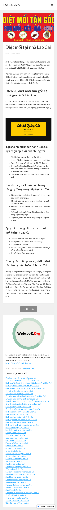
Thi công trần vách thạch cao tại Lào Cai (23, 409)
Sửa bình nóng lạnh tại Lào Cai (18, 466)
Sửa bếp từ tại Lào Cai (15, 464)
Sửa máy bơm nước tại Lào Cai (18, 479)
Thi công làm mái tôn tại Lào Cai (19, 393)
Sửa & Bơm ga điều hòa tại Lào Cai (20, 474)
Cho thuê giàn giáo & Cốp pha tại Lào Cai (23, 404)
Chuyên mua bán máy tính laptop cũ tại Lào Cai (26, 396)
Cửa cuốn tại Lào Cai (14, 469)
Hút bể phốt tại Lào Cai (15, 448)
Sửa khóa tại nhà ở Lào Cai (17, 477)
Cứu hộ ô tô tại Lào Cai (15, 435)
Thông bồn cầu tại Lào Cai (17, 498)
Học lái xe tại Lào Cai (14, 445)
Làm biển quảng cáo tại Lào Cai (19, 430)
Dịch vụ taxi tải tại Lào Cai (17, 414)
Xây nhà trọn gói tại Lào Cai (17, 503)
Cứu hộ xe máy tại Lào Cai (17, 438)
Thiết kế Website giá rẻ (16, 495)
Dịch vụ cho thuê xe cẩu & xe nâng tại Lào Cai (25, 388)
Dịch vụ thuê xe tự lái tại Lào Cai (19, 422)
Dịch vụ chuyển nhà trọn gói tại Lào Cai (22, 385)
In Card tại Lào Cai (13, 451)
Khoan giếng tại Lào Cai (16, 456)
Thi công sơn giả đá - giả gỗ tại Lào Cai (22, 380)
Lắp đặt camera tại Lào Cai (17, 458)
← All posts (28, 309)
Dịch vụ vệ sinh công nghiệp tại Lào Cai (22, 425)
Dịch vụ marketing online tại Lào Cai (21, 412)
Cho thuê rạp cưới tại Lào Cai (18, 406)
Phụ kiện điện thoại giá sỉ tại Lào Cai (21, 378)
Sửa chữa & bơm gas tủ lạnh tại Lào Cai (22, 492)
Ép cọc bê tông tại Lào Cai (17, 443)
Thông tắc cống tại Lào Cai (17, 500)
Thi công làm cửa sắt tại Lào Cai (19, 391)
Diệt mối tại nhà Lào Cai (16, 440)
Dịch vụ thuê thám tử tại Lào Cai (19, 417)
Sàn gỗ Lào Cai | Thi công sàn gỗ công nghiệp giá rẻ (27, 401)
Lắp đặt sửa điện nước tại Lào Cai (20, 472)
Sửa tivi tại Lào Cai (13, 490)
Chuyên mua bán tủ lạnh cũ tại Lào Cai (22, 399)
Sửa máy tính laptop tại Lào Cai (19, 485)
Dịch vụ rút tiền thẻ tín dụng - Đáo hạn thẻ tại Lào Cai (28, 383)
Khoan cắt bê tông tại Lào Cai (18, 453)
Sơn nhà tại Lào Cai (14, 461)
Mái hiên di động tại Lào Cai (17, 427)
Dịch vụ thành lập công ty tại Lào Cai (21, 419)
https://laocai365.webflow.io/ (18, 363)
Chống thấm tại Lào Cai (16, 432)
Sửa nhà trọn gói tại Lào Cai (17, 487)
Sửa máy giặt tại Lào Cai (16, 482)
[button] (52, 5)
